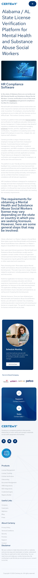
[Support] (19, 393)
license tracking (31, 120)
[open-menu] (32, 4)
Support (19, 399)
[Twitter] (15, 441)
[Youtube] (9, 441)
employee (4, 129)
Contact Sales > (19, 416)
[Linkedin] (4, 441)
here (28, 556)
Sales (19, 414)
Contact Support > (19, 401)
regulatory (13, 101)
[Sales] (19, 408)
